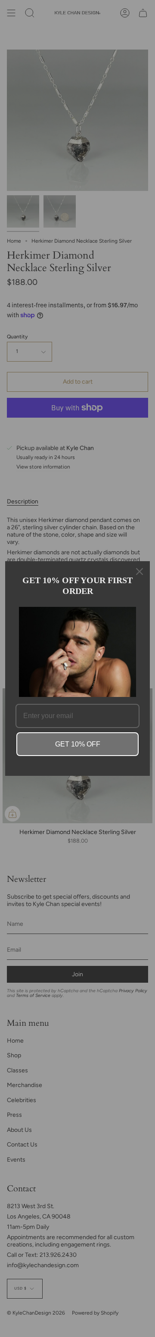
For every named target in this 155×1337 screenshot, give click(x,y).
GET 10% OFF (77, 744)
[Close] (139, 571)
